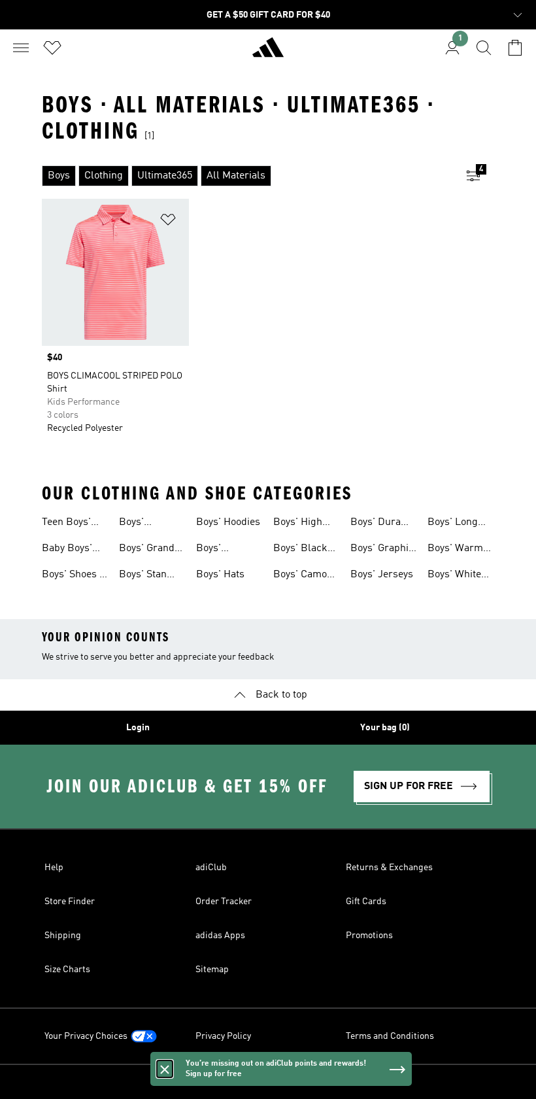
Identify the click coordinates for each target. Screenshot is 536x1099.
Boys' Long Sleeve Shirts (457, 523)
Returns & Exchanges (389, 867)
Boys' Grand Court (147, 549)
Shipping (62, 935)
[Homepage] (268, 53)
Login (138, 727)
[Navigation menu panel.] (21, 47)
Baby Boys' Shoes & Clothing (67, 549)
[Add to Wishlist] (168, 222)
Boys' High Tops (297, 523)
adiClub (211, 867)
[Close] (165, 1068)
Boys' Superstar (142, 523)
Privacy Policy (223, 1036)
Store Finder (69, 901)
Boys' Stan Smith (143, 576)
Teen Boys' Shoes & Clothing (66, 523)
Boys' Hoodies (228, 522)
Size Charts (67, 969)
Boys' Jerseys (381, 574)
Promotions (369, 935)
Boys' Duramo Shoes (382, 523)
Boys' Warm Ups (455, 549)
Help (53, 867)
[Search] (483, 47)
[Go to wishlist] (52, 47)
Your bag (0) (385, 727)
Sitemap (212, 969)
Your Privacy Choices (85, 1036)
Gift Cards (366, 901)
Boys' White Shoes (454, 576)
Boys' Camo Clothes (300, 576)
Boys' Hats (220, 574)
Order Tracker (223, 901)
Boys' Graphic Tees (382, 549)
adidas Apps (220, 935)
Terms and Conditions (390, 1036)
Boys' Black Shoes (300, 549)
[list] (247, 175)
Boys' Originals (217, 549)
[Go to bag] (515, 47)
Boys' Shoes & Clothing (74, 576)
